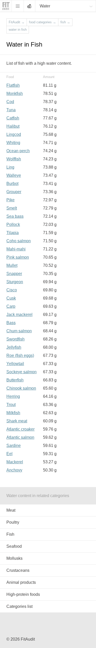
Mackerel (14, 462)
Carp (10, 306)
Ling (10, 167)
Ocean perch (18, 151)
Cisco (11, 290)
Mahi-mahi (16, 249)
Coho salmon (18, 241)
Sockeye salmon (21, 372)
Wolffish (13, 159)
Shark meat (16, 421)
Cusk (11, 298)
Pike (10, 200)
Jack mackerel (19, 314)
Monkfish (14, 93)
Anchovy (14, 470)
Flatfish (13, 85)
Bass (11, 323)
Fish (10, 534)
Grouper (13, 192)
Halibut (12, 126)
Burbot (12, 183)
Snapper (14, 273)
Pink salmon (17, 257)
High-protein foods (23, 594)
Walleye (13, 175)
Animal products (21, 582)
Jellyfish (13, 347)
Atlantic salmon (20, 437)
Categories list (19, 606)
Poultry (12, 522)
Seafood (14, 546)
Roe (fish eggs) (20, 355)
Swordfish (15, 339)
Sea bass (15, 216)
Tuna (11, 110)
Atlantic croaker (20, 429)
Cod (10, 102)
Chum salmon (19, 331)
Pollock (13, 224)
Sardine (13, 445)
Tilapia (12, 232)
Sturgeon (14, 282)
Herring (13, 396)
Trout (11, 404)
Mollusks (14, 558)
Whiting (13, 142)
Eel (9, 454)
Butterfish (15, 380)
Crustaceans (17, 570)
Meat (10, 510)
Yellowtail (15, 363)
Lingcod (13, 134)
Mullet (11, 265)
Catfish (12, 118)
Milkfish (13, 413)
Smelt (11, 208)
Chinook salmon (21, 388)
